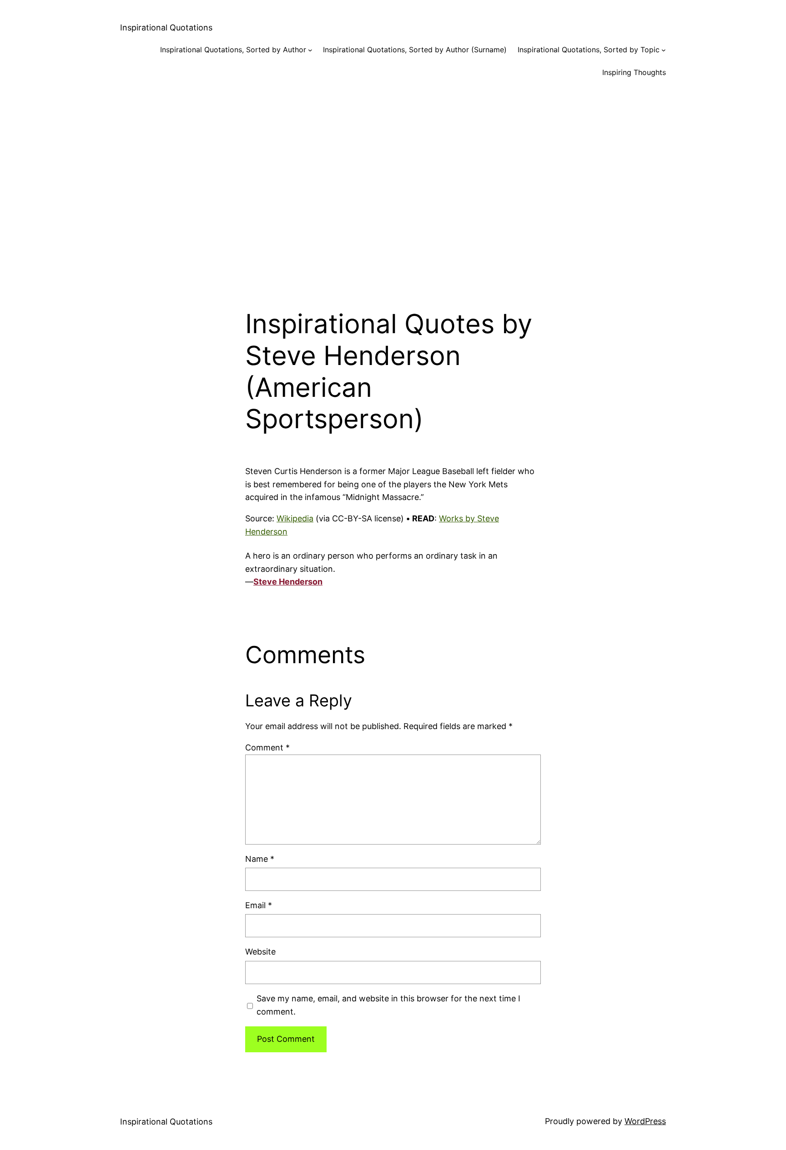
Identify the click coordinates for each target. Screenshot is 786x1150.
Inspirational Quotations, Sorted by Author (233, 49)
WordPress (645, 1121)
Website (260, 951)
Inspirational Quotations (166, 27)
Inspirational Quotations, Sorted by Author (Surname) (415, 49)
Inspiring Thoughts (634, 72)
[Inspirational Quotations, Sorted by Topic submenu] (663, 50)
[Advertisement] (393, 185)
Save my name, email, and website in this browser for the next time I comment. (388, 1005)
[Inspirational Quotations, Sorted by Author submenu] (310, 50)
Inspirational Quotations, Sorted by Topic (589, 49)
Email (258, 905)
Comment (267, 747)
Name (259, 859)
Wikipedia (295, 518)
